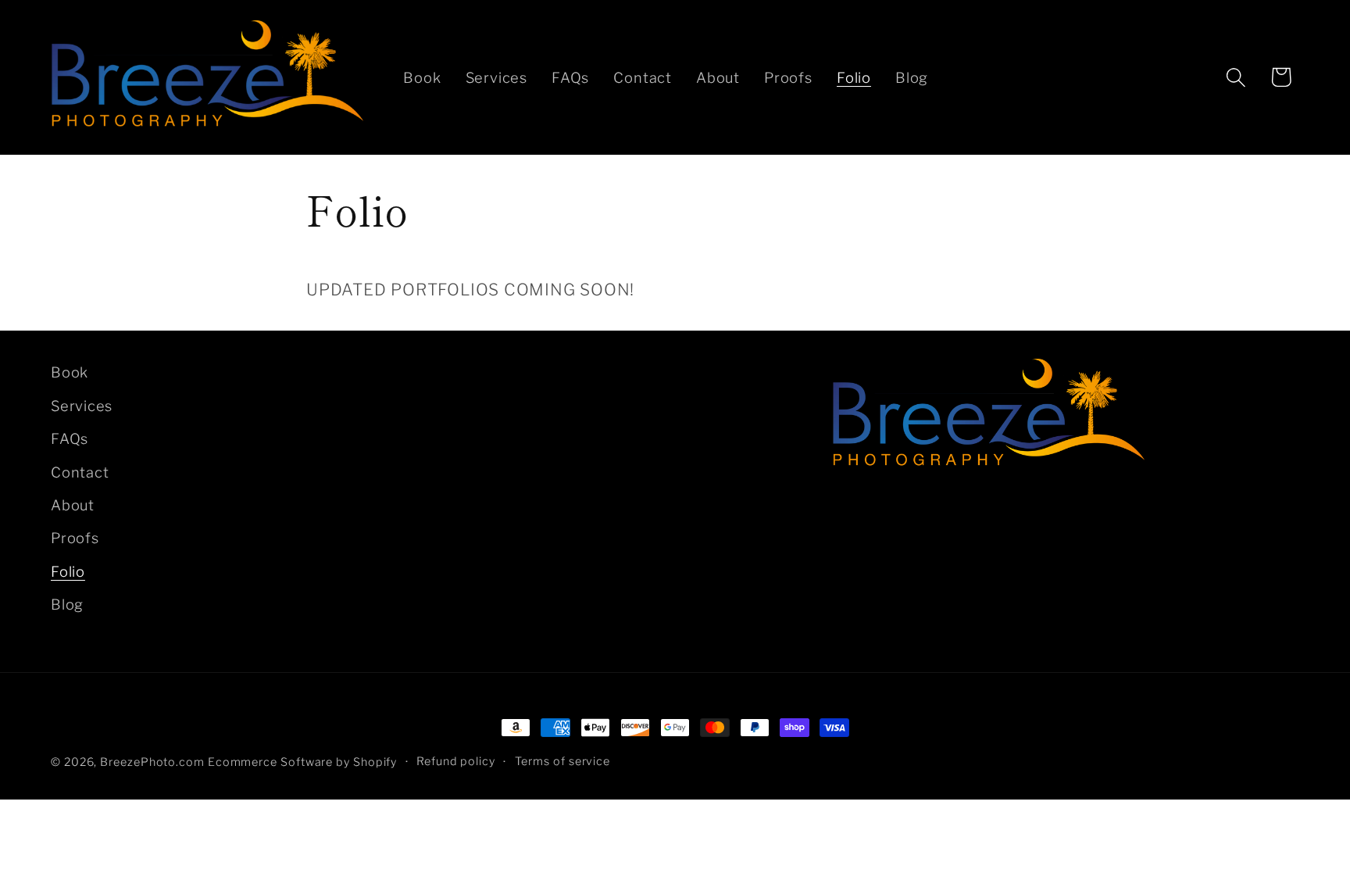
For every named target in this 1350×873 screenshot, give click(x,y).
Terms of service (563, 761)
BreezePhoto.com (152, 762)
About (73, 504)
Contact (80, 472)
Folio (68, 571)
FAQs (69, 438)
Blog (67, 604)
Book (69, 372)
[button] (1236, 77)
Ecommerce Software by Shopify (302, 762)
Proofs (75, 537)
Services (81, 405)
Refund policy (455, 761)
